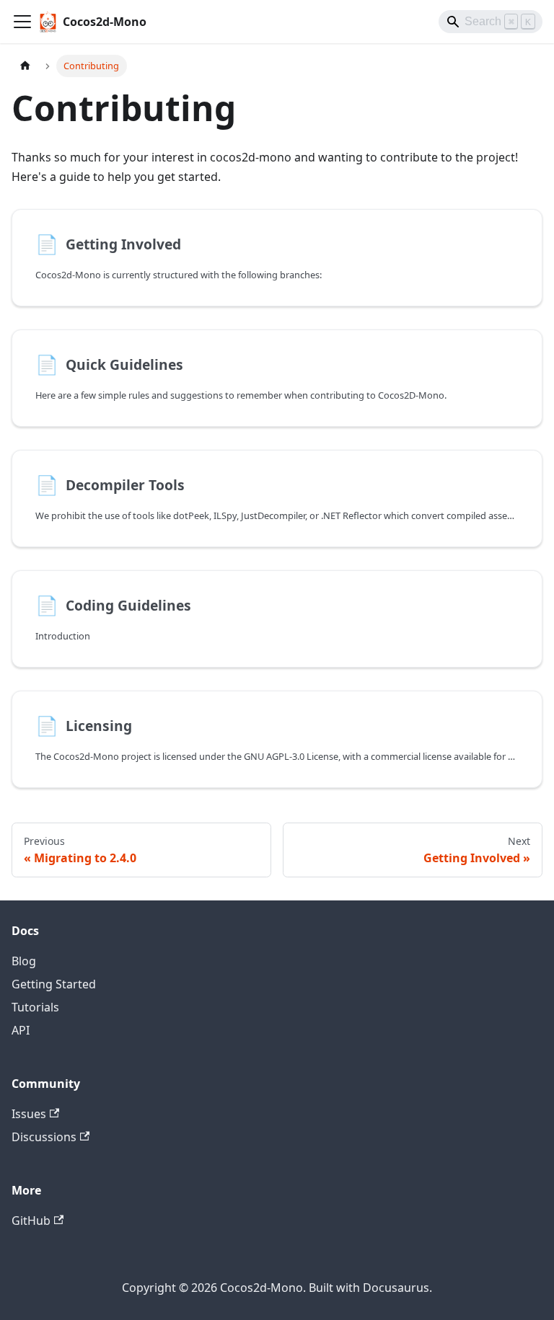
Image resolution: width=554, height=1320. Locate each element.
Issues (29, 1114)
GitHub (31, 1220)
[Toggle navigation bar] (22, 21)
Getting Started (54, 984)
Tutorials (35, 1007)
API (21, 1030)
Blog (24, 961)
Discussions (44, 1137)
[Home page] (25, 66)
